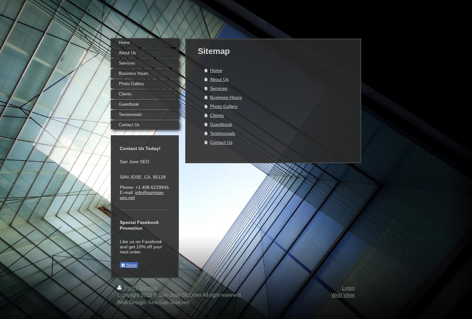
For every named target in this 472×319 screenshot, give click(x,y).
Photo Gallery (224, 106)
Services (218, 88)
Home (216, 70)
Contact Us (221, 142)
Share (131, 265)
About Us (219, 79)
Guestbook (221, 124)
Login (348, 288)
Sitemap (148, 288)
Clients (217, 115)
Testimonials (222, 133)
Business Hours (226, 97)
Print (129, 288)
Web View (343, 295)
